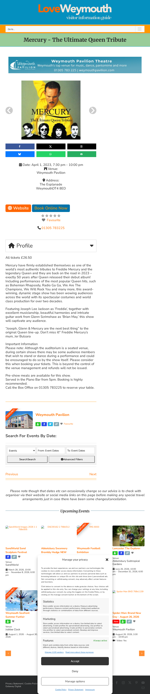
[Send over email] (81, 154)
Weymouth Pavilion (52, 414)
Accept (75, 661)
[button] (107, 559)
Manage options (75, 681)
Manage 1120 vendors (54, 652)
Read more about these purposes (79, 652)
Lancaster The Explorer (126, 548)
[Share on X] (50, 146)
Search (27, 459)
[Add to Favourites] (19, 556)
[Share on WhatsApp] (50, 154)
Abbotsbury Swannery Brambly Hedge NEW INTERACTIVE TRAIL (54, 552)
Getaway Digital (13, 686)
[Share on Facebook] (20, 146)
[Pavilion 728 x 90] (75, 58)
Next (92, 474)
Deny (75, 671)
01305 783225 (53, 228)
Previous (11, 474)
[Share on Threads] (81, 146)
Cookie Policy (60, 689)
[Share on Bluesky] (20, 154)
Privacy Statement (75, 689)
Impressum (90, 689)
